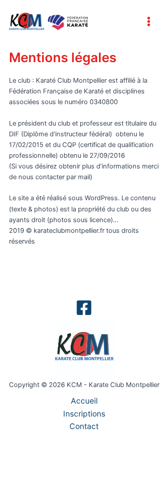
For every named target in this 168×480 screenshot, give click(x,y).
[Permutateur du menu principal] (148, 21)
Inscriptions (84, 413)
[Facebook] (84, 307)
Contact (84, 426)
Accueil (84, 400)
